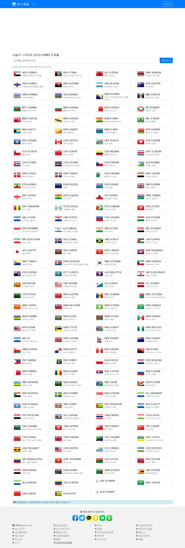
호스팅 (18, 539)
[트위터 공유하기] (82, 518)
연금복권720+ (145, 525)
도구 (17, 542)
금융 (99, 529)
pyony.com (26, 525)
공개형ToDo (20, 532)
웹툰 (58, 539)
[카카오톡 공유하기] (89, 518)
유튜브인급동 (145, 529)
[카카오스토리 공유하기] (96, 518)
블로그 (141, 532)
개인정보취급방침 (62, 542)
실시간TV (19, 529)
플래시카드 (62, 532)
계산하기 (166, 60)
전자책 (100, 536)
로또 (99, 525)
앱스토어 (19, 536)
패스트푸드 (144, 536)
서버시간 (102, 539)
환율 (140, 539)
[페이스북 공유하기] (75, 518)
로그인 (167, 4)
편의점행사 (62, 525)
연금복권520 (62, 536)
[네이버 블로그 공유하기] (102, 518)
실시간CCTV (63, 529)
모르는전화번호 (105, 532)
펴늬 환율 (22, 4)
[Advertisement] (92, 30)
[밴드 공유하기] (109, 518)
